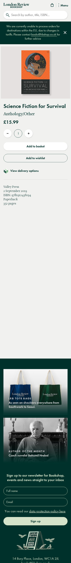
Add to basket (36, 146)
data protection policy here (47, 511)
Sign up (35, 521)
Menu (64, 5)
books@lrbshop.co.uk (44, 34)
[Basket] (52, 5)
